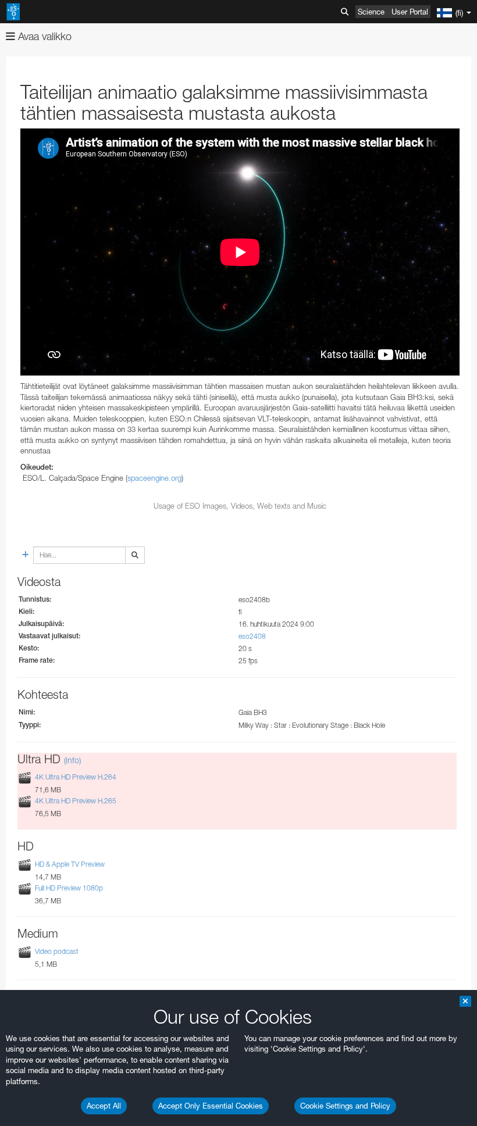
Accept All (104, 1105)
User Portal (409, 11)
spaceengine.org (154, 477)
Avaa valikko (43, 36)
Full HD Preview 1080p (69, 888)
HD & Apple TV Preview (70, 864)
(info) (72, 760)
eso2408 (252, 636)
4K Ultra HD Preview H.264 (75, 777)
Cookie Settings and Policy (345, 1105)
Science (371, 11)
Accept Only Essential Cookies (210, 1105)
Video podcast (57, 951)
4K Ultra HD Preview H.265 (75, 800)
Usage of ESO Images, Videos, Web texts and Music (240, 505)
